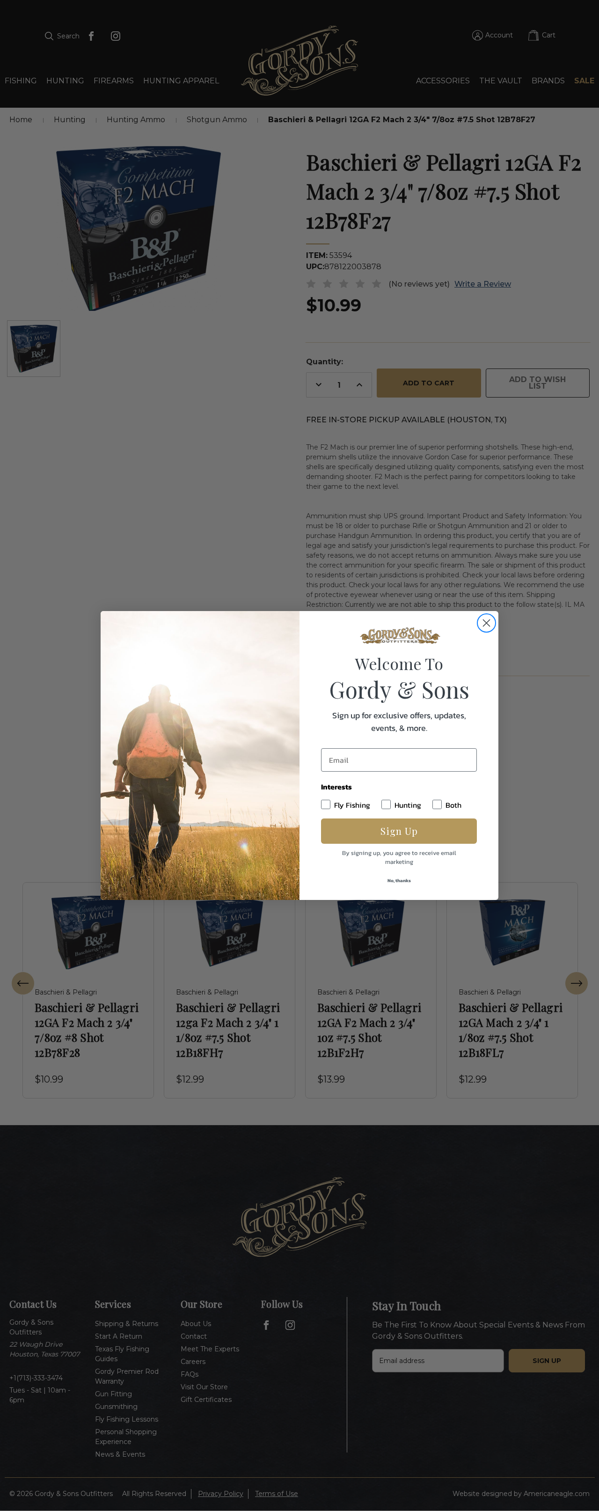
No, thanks (399, 880)
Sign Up (399, 831)
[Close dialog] (486, 623)
